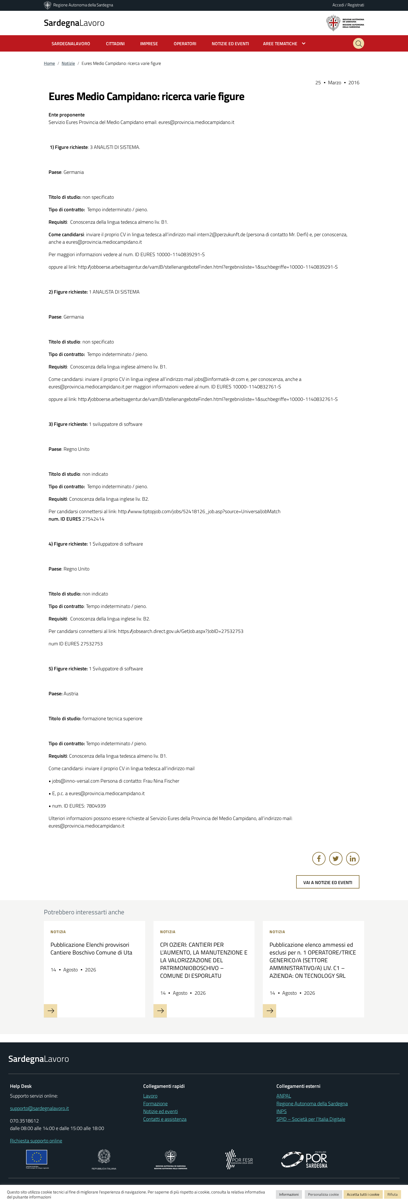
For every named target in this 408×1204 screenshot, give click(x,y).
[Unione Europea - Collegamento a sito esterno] (37, 1158)
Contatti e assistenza (165, 1119)
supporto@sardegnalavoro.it (39, 1108)
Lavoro (74, 22)
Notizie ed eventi (160, 1111)
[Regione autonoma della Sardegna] (345, 22)
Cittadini (115, 43)
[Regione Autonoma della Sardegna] (48, 5)
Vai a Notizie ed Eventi (327, 882)
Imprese (149, 43)
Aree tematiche (280, 43)
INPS (281, 1111)
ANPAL (283, 1095)
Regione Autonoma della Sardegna (83, 5)
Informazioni (289, 1194)
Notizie (68, 63)
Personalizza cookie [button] (323, 1194)
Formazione (155, 1103)
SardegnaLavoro (71, 43)
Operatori (185, 43)
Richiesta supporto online (36, 1140)
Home (49, 63)
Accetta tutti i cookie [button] (363, 1194)
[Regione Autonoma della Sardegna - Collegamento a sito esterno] (170, 1158)
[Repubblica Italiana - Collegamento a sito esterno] (104, 1158)
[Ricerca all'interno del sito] (358, 43)
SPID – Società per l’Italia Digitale (310, 1119)
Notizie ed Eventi (230, 43)
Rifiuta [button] (392, 1194)
